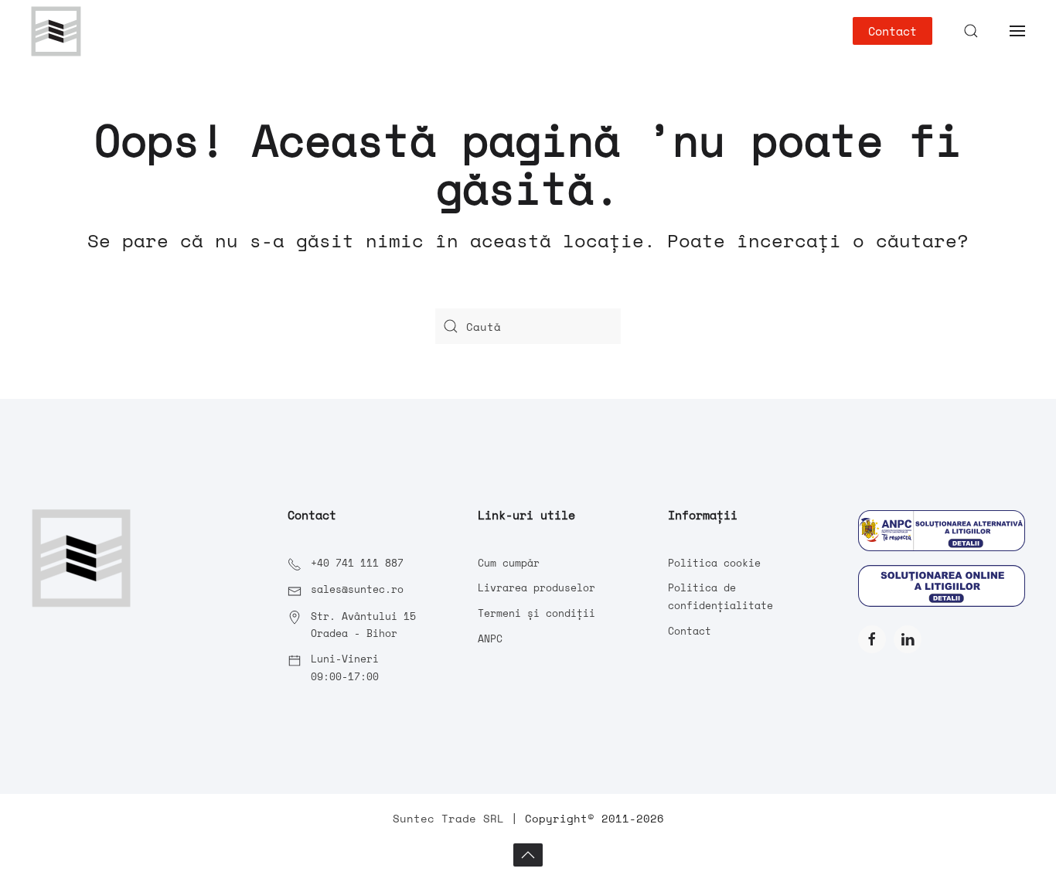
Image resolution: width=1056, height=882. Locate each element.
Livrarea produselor (536, 587)
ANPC (490, 638)
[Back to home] (56, 31)
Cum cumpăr (509, 562)
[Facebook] (872, 639)
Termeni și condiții (536, 613)
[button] (971, 31)
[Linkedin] (907, 639)
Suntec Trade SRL (448, 818)
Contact (892, 30)
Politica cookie (714, 562)
